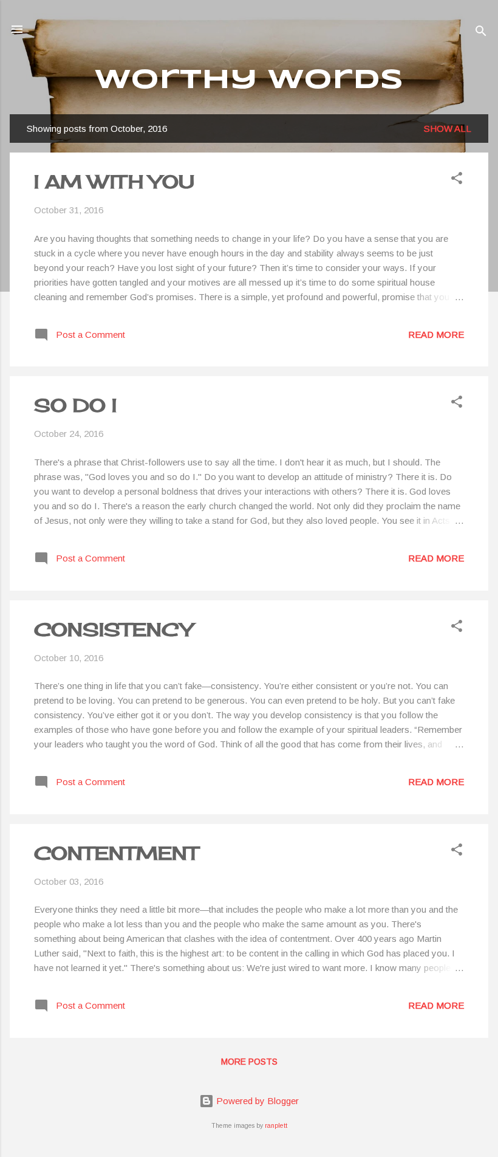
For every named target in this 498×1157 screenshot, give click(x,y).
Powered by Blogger (256, 1101)
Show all (447, 128)
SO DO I (75, 405)
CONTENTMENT (116, 853)
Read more (436, 334)
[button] (456, 180)
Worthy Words (249, 80)
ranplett (276, 1125)
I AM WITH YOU (114, 182)
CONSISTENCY (113, 629)
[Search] (481, 33)
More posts (249, 1061)
